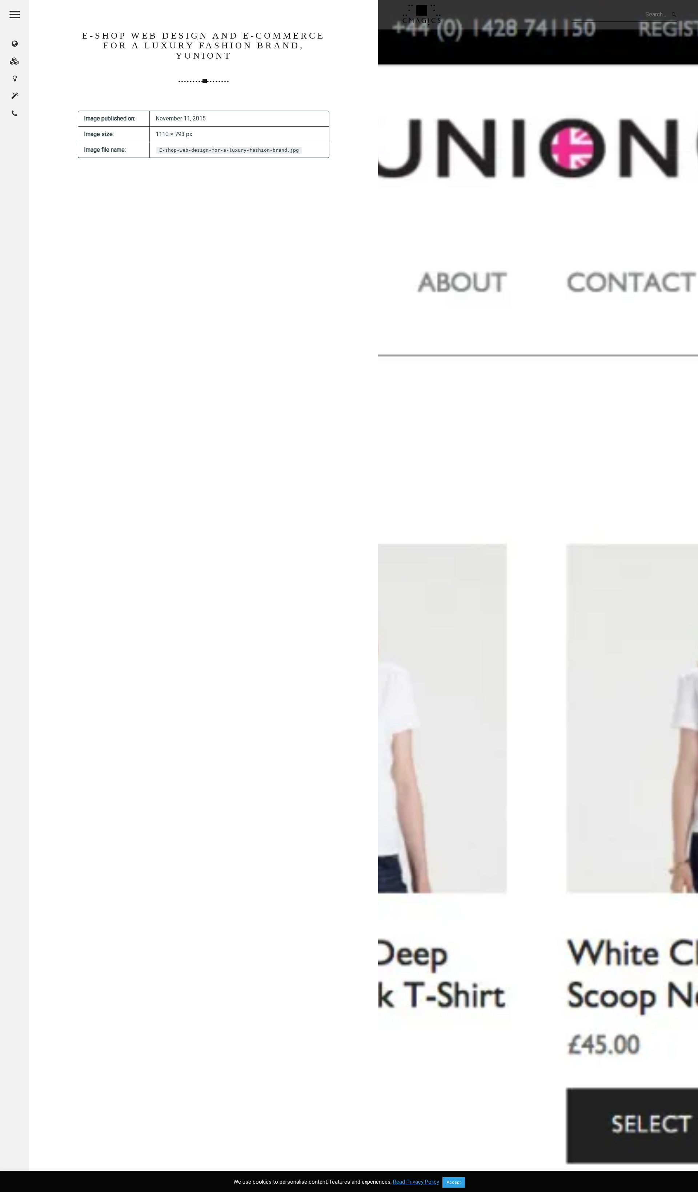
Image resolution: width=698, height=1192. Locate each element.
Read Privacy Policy (416, 1182)
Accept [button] (454, 1182)
